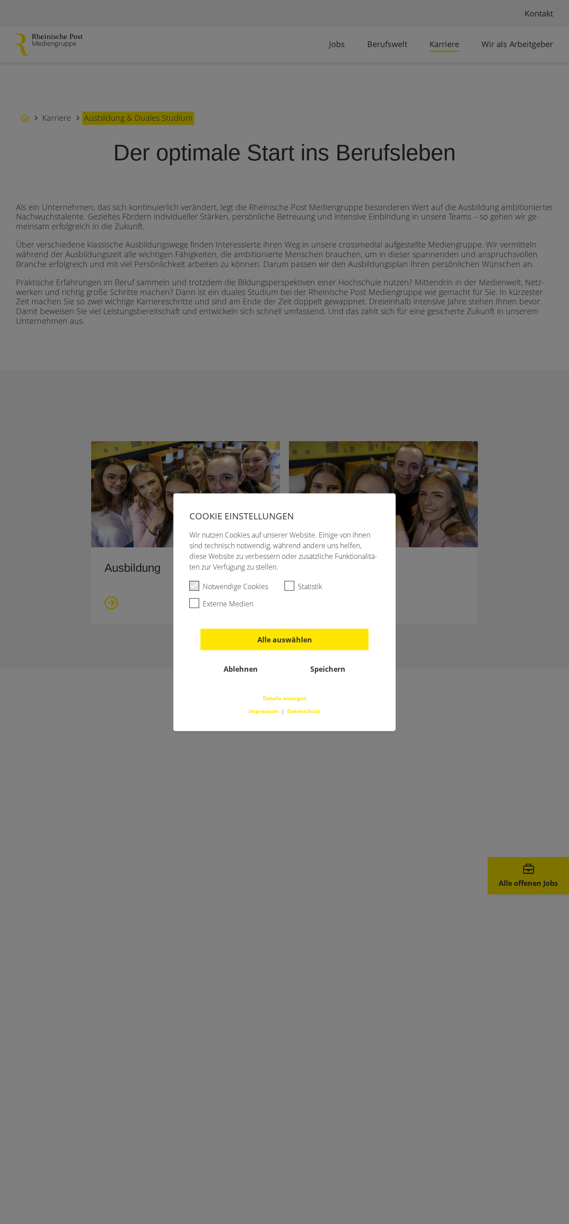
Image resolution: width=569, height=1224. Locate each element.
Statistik (310, 586)
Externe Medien (228, 603)
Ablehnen (241, 669)
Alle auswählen (284, 639)
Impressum (264, 710)
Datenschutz (304, 710)
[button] (285, 697)
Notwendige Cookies (235, 586)
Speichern (327, 669)
